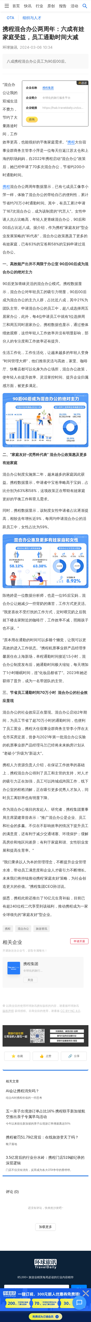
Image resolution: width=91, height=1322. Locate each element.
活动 (74, 6)
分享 (74, 1056)
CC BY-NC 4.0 (70, 1011)
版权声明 (8, 1011)
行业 (39, 6)
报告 (62, 6)
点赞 (45, 1056)
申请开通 (79, 941)
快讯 (28, 6)
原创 (51, 6)
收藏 (17, 1056)
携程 (71, 142)
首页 (16, 6)
